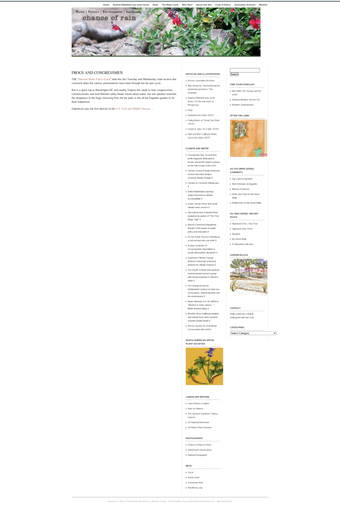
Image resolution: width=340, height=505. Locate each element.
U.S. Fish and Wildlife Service (133, 108)
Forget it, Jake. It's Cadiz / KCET (203, 129)
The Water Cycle (170, 5)
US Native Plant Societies (200, 427)
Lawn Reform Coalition (198, 403)
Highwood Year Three (242, 229)
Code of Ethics (223, 5)
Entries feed (193, 477)
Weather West (194, 313)
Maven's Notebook (197, 224)
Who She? (187, 5)
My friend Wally (254, 203)
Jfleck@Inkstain (195, 212)
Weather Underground (242, 105)
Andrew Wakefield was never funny (131, 5)
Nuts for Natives (195, 408)
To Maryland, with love (242, 244)
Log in (190, 472)
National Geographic (197, 455)
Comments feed (195, 482)
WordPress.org (195, 487)
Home (106, 5)
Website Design (158, 501)
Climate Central (195, 171)
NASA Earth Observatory (200, 450)
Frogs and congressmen (97, 72)
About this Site (204, 5)
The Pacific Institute (197, 270)
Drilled (191, 191)
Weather (263, 5)
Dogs (155, 5)
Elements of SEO (116, 501)
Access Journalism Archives (201, 80)
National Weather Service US (246, 99)
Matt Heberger (239, 184)
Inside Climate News (197, 204)
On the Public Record (198, 237)
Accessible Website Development (199, 501)
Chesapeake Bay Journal (200, 155)
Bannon (245, 189)
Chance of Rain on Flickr (199, 445)
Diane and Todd (239, 194)
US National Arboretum (198, 422)
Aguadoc (248, 179)
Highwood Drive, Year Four (245, 223)
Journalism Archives (244, 5)
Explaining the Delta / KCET (201, 115)
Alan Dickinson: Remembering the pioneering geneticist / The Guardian (204, 89)
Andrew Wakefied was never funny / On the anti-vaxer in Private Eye (201, 101)
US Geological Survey (198, 285)
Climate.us (193, 183)
